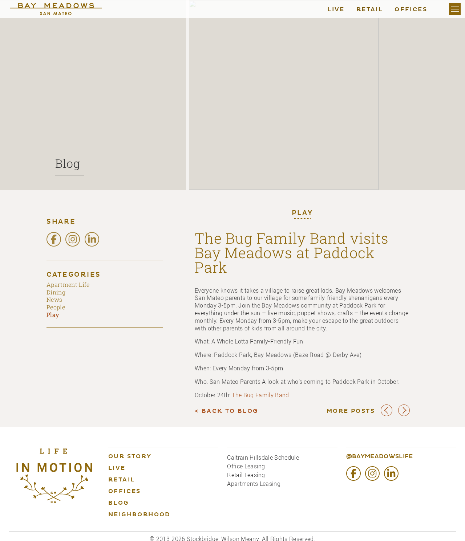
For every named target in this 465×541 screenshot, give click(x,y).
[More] (455, 9)
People (55, 307)
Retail (369, 10)
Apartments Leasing (253, 484)
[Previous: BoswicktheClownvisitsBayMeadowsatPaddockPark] (386, 415)
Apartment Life (67, 284)
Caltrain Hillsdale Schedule (263, 457)
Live (336, 10)
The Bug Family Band (260, 395)
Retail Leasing (246, 475)
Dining (55, 292)
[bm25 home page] (63, 9)
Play (302, 213)
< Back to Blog (226, 411)
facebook (53, 239)
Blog (67, 163)
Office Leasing (246, 466)
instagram (72, 239)
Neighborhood (139, 515)
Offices (411, 10)
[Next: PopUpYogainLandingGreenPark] (404, 415)
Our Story (130, 457)
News (54, 299)
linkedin (92, 239)
